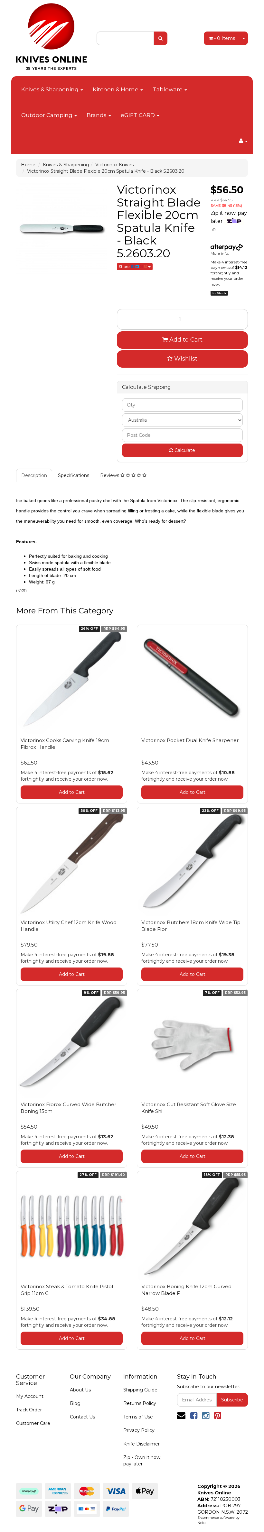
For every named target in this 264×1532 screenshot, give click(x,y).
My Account (29, 1396)
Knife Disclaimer (141, 1444)
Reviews (110, 475)
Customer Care (33, 1423)
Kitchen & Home (116, 89)
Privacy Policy (139, 1430)
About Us (80, 1390)
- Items (224, 38)
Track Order (29, 1410)
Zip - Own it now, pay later (142, 1460)
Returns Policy (139, 1403)
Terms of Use (138, 1417)
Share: (125, 266)
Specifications (73, 475)
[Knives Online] (51, 34)
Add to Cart (185, 339)
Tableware (168, 89)
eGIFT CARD (138, 115)
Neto (201, 1522)
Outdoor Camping (47, 115)
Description (34, 475)
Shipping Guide (140, 1390)
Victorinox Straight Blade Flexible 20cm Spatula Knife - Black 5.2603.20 (105, 171)
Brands (97, 115)
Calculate (184, 450)
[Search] (160, 38)
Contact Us (82, 1417)
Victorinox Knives (114, 165)
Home (28, 165)
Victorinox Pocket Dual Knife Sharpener (190, 740)
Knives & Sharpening (50, 89)
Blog (75, 1403)
